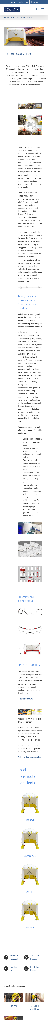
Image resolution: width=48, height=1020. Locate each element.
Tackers (13, 1005)
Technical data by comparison (30, 757)
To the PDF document (26, 698)
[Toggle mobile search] (37, 9)
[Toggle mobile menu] (42, 9)
